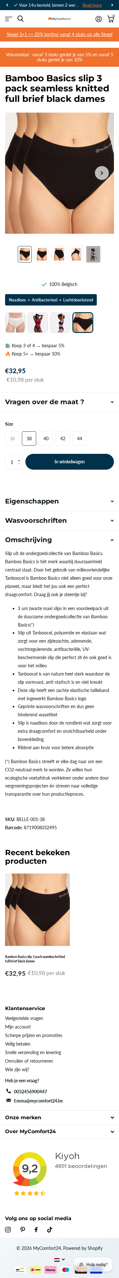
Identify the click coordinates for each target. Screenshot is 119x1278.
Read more (92, 5)
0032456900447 (30, 1091)
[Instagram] (8, 1229)
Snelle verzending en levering (33, 1052)
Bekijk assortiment (8, 19)
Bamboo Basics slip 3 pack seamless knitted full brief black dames (35, 959)
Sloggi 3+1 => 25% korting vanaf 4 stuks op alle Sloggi (59, 34)
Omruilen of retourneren (29, 1061)
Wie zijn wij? (17, 1069)
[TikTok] (49, 1229)
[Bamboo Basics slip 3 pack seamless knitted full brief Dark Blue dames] (60, 322)
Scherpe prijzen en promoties (33, 1035)
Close (59, 1117)
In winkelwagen (70, 461)
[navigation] (7, 5)
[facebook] (36, 1229)
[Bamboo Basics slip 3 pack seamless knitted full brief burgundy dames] (38, 322)
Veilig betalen (17, 1043)
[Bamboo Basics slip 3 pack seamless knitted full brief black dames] (83, 322)
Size (9, 424)
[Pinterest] (22, 1229)
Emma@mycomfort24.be (38, 1100)
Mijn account (18, 1026)
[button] (20, 456)
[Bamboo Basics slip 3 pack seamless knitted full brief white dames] (15, 322)
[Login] (98, 19)
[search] (20, 19)
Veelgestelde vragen (24, 1018)
